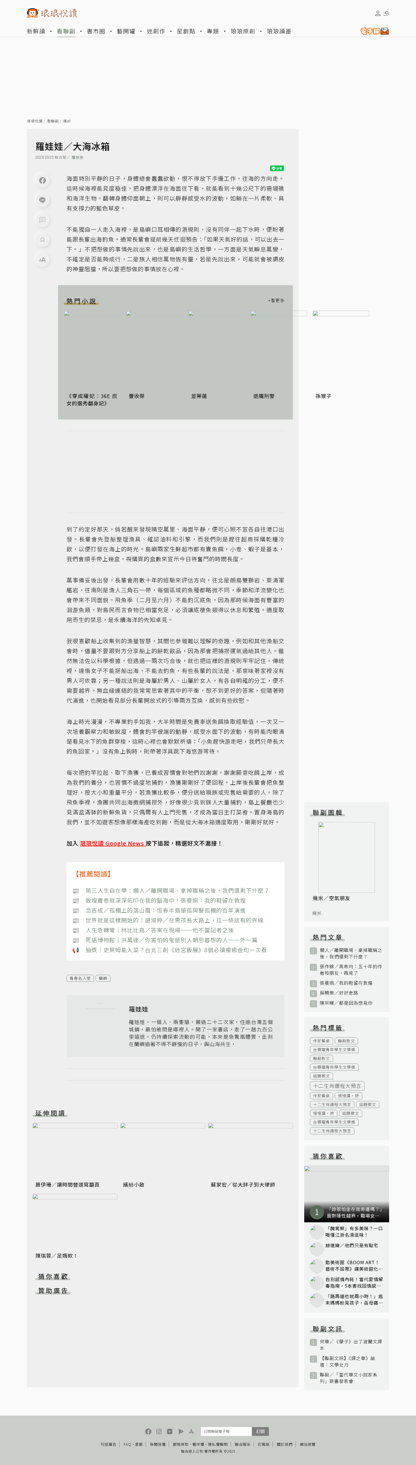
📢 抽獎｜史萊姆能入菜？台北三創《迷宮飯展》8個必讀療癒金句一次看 (169, 950)
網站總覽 (308, 1444)
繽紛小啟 (134, 1184)
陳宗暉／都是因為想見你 (346, 1003)
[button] (42, 220)
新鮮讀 (36, 31)
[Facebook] (42, 180)
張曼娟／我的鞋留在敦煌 (346, 983)
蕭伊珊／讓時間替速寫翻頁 (67, 1184)
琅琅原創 (243, 31)
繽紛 (67, 121)
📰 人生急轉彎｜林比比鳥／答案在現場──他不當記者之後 (153, 930)
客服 (139, 1444)
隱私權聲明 (218, 1444)
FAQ (127, 1444)
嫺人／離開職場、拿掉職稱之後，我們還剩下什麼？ (351, 953)
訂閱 (260, 1431)
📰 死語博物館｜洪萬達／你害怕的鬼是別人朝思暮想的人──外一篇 (165, 940)
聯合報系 (243, 1444)
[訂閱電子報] (372, 31)
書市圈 (96, 31)
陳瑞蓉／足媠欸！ (56, 1255)
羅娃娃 (77, 157)
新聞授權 (158, 1444)
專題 (213, 31)
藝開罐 (126, 31)
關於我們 (285, 1444)
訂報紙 (264, 1444)
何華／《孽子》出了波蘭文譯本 (351, 1344)
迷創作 (156, 31)
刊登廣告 (109, 1444)
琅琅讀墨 (279, 31)
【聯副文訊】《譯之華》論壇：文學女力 (347, 1361)
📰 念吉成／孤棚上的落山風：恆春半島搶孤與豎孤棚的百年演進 (159, 910)
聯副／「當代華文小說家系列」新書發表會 (349, 1377)
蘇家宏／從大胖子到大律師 (243, 1184)
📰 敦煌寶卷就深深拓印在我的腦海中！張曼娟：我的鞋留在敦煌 (159, 900)
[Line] (42, 200)
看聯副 (66, 31)
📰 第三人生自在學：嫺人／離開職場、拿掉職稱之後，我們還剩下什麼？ (171, 890)
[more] (276, 300)
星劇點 (186, 31)
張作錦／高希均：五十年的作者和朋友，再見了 (351, 969)
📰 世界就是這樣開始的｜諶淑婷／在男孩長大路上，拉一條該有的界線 (168, 920)
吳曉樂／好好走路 (339, 992)
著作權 (198, 1444)
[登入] (378, 13)
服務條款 (181, 1444)
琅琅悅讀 (35, 121)
